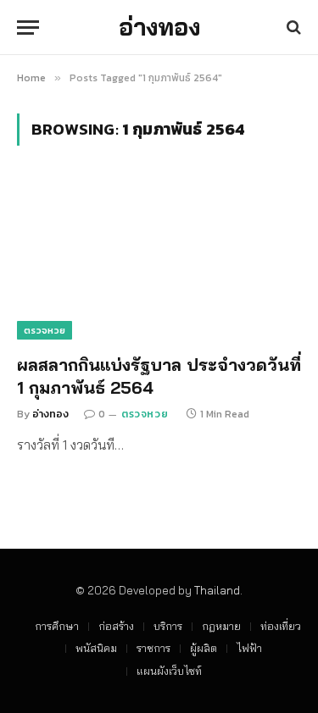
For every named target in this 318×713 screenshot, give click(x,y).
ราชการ (153, 648)
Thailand (217, 590)
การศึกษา (57, 626)
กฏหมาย (221, 626)
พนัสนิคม (96, 648)
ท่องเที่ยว (280, 626)
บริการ (167, 626)
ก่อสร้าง (116, 626)
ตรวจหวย (44, 330)
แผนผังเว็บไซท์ (169, 670)
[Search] (292, 27)
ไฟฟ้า (249, 648)
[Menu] (28, 27)
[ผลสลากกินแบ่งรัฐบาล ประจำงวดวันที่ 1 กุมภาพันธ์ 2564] (159, 259)
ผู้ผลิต (203, 648)
